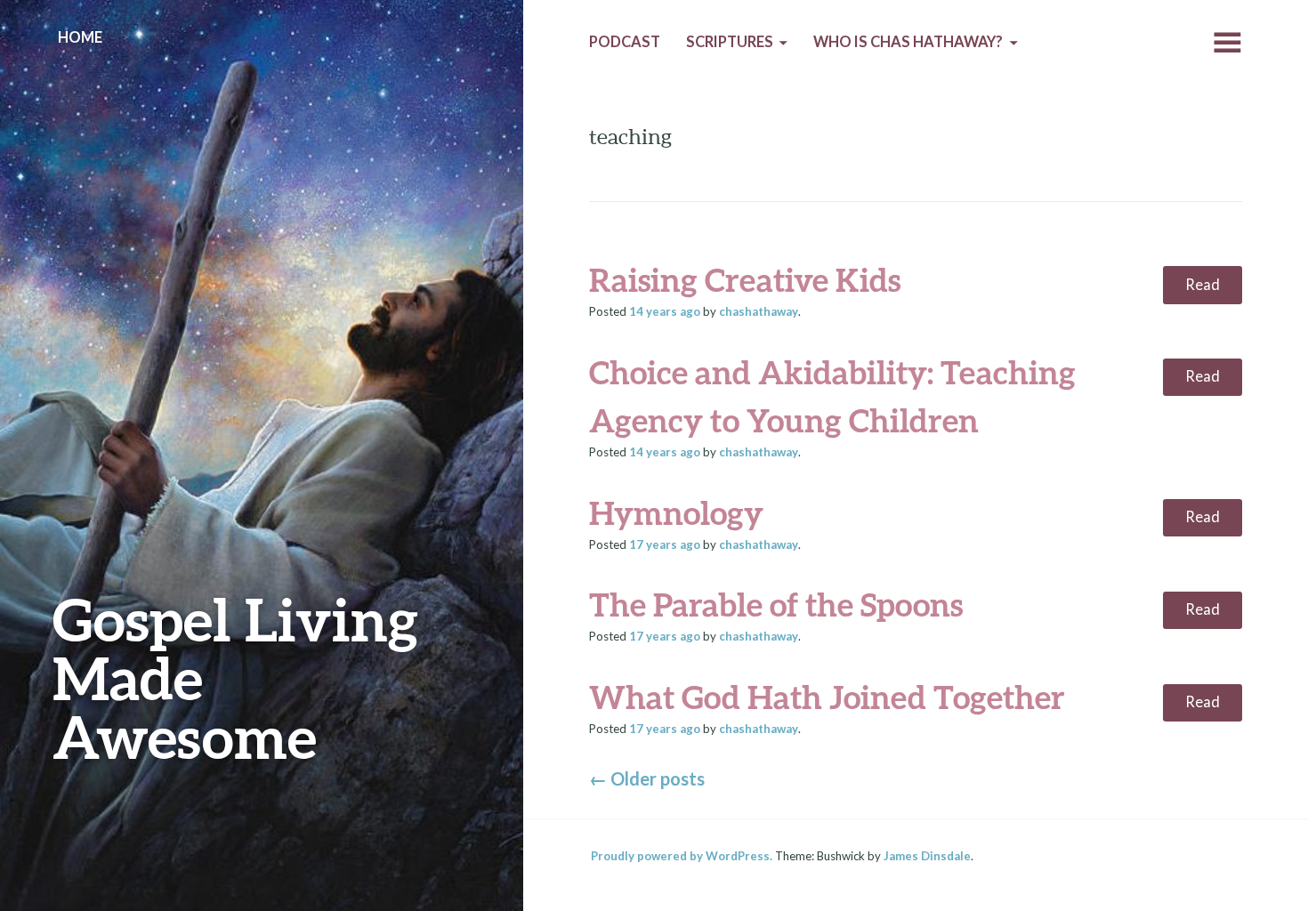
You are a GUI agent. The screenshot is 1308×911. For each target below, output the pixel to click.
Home (80, 37)
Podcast (624, 42)
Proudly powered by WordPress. (681, 856)
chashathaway (758, 311)
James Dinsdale (927, 856)
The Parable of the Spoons (776, 604)
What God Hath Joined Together (827, 696)
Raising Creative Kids (744, 279)
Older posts (647, 778)
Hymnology (676, 512)
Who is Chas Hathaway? (908, 42)
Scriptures (729, 42)
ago (664, 311)
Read (1202, 285)
